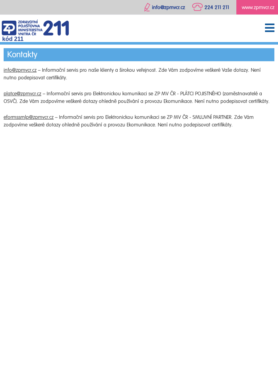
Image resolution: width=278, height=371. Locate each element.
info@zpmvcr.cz (20, 70)
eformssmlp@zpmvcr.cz (29, 117)
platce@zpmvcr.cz (22, 94)
